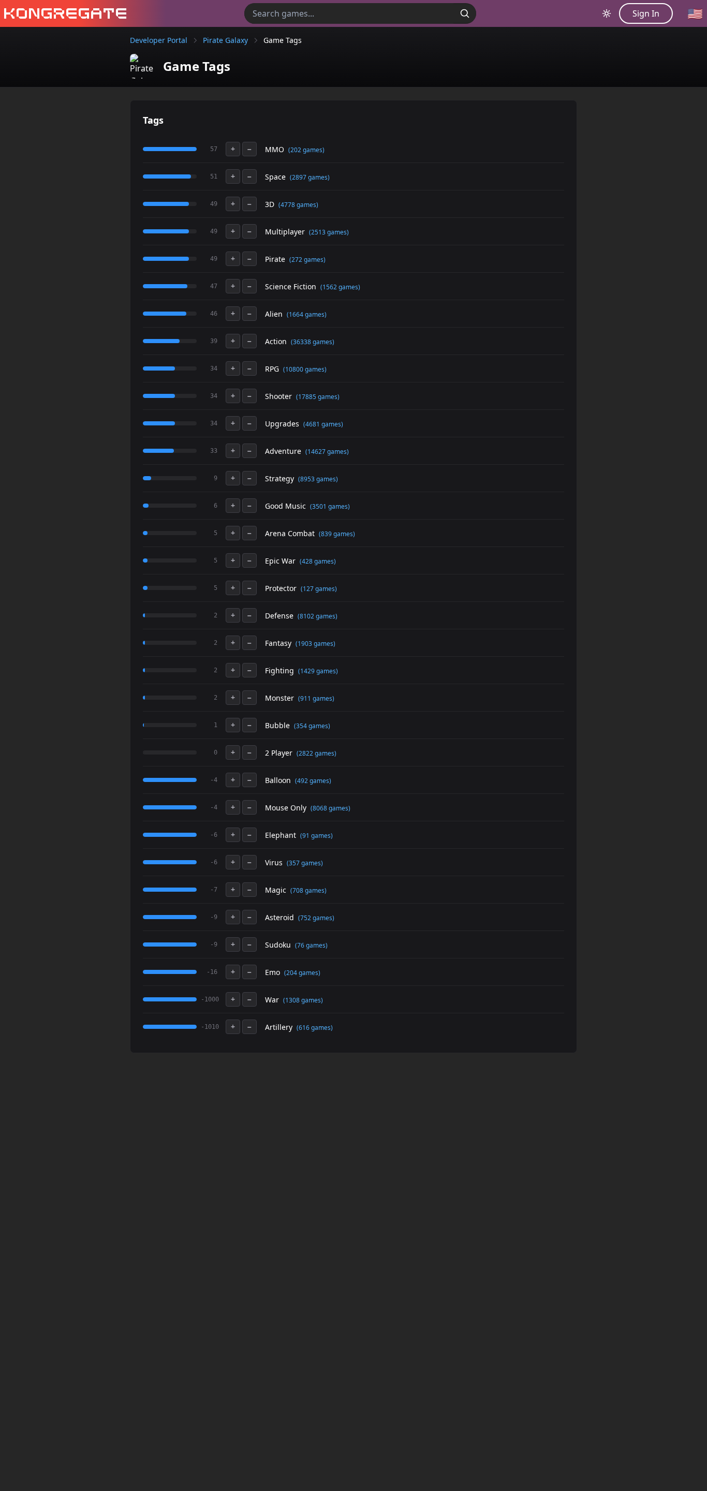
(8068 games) (330, 808)
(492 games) (313, 780)
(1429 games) (318, 671)
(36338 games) (312, 341)
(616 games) (315, 1027)
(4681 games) (323, 424)
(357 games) (305, 863)
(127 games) (319, 588)
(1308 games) (303, 1000)
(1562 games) (340, 287)
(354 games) (312, 725)
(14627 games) (327, 451)
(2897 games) (310, 177)
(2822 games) (316, 753)
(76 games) (311, 945)
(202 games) (306, 149)
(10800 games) (305, 369)
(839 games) (337, 533)
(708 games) (308, 890)
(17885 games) (318, 396)
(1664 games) (307, 314)
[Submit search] (464, 13)
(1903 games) (315, 643)
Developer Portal (158, 40)
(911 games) (316, 698)
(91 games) (316, 835)
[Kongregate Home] (63, 13)
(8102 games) (317, 616)
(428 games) (318, 561)
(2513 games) (329, 232)
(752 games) (316, 917)
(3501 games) (330, 506)
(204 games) (302, 972)
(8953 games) (318, 479)
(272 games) (307, 259)
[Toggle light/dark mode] (606, 13)
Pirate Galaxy (225, 40)
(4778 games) (298, 204)
